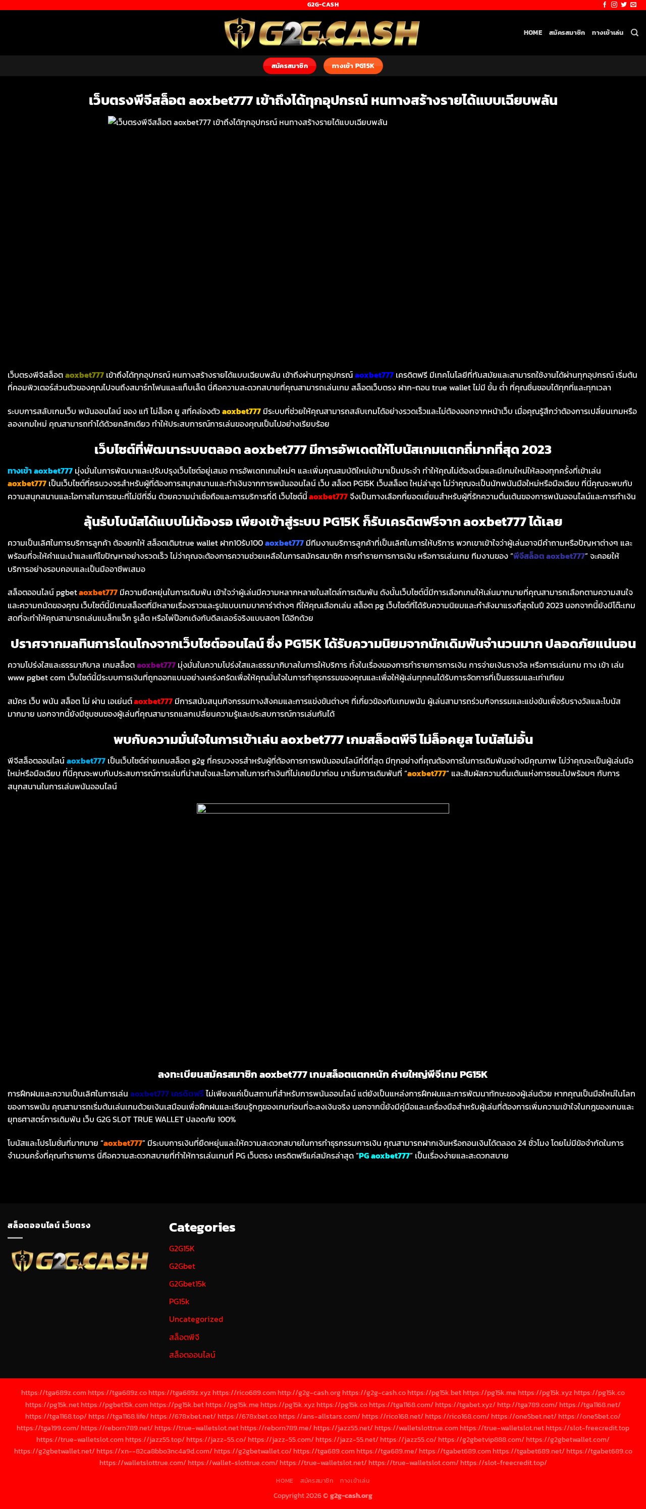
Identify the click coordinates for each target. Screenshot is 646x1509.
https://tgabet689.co (599, 1451)
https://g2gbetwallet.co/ (253, 1451)
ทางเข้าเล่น (607, 32)
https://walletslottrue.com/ (142, 1462)
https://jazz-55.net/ (347, 1439)
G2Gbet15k (187, 1284)
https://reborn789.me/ (276, 1427)
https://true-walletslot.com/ (413, 1462)
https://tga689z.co (117, 1392)
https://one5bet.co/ (589, 1416)
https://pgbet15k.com (114, 1404)
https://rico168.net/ (392, 1416)
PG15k (179, 1301)
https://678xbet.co (247, 1416)
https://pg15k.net (52, 1404)
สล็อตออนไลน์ (192, 1355)
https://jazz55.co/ (408, 1439)
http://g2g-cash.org (309, 1392)
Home (533, 32)
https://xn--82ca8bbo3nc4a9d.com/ (154, 1451)
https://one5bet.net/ (524, 1416)
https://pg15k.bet (434, 1392)
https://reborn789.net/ (117, 1427)
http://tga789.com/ (527, 1404)
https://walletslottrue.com (416, 1427)
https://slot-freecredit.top (587, 1427)
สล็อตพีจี (184, 1337)
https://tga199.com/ (48, 1427)
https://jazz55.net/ (343, 1427)
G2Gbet (182, 1266)
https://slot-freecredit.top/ (503, 1462)
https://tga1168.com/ (401, 1404)
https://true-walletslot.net (196, 1427)
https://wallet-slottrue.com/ (233, 1462)
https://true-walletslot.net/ (323, 1462)
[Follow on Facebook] (605, 5)
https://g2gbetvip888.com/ (481, 1439)
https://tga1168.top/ (56, 1416)
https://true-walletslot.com (80, 1439)
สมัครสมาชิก (567, 32)
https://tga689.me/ (386, 1451)
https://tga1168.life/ (118, 1416)
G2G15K (182, 1248)
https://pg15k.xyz (545, 1392)
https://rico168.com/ (457, 1416)
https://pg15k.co (599, 1392)
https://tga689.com (324, 1451)
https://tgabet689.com (455, 1451)
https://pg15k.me (489, 1392)
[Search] (634, 32)
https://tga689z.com (53, 1392)
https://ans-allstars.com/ (319, 1416)
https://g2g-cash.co (374, 1392)
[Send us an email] (633, 5)
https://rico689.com (244, 1392)
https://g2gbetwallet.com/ (568, 1439)
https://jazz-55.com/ (281, 1439)
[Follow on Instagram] (614, 5)
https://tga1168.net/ (590, 1404)
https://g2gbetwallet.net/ (54, 1451)
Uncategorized (196, 1319)
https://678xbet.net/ (183, 1416)
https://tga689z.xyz (179, 1392)
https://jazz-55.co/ (216, 1439)
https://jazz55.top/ (155, 1439)
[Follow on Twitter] (624, 5)
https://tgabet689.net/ (529, 1451)
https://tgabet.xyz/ (465, 1404)
